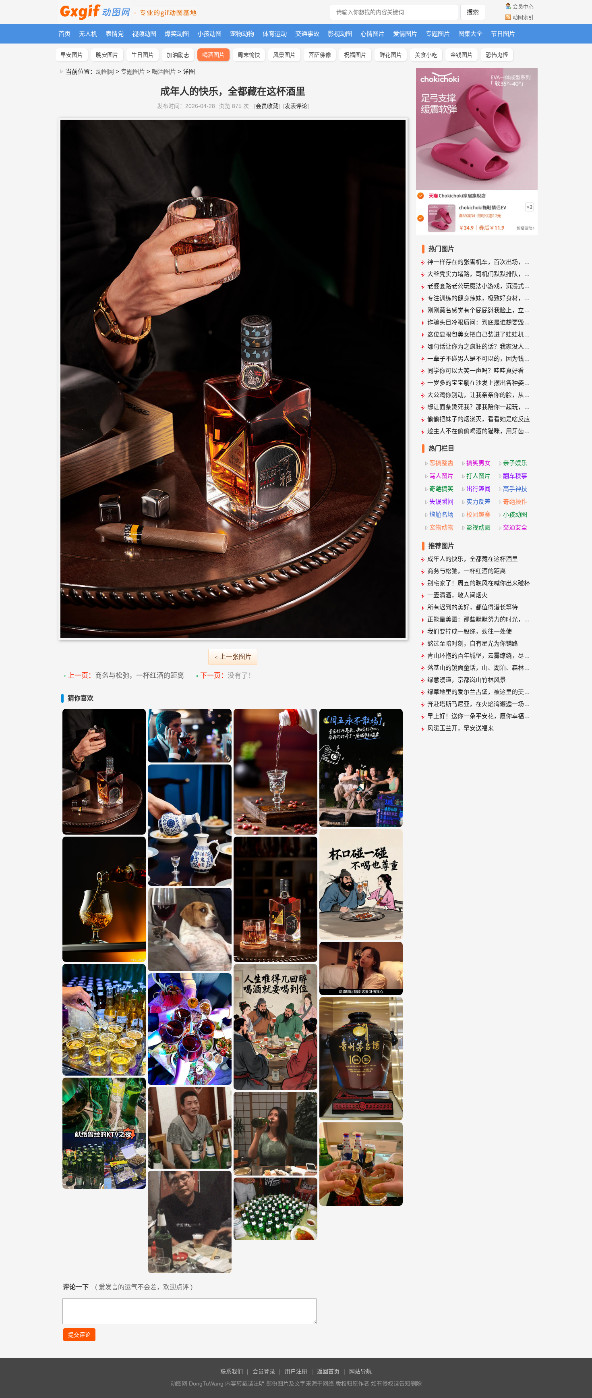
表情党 (115, 33)
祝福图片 (355, 55)
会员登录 (264, 1371)
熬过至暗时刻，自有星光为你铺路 (472, 643)
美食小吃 (426, 55)
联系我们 (231, 1371)
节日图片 (503, 33)
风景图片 (284, 55)
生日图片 (142, 55)
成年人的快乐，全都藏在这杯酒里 (472, 558)
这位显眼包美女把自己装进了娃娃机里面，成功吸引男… (479, 334)
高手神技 (515, 488)
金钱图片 (461, 55)
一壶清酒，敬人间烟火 (457, 595)
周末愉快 (249, 55)
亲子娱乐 (515, 462)
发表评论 (296, 106)
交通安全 (515, 527)
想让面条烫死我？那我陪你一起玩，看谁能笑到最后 (479, 406)
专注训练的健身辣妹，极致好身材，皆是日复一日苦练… (479, 298)
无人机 (88, 33)
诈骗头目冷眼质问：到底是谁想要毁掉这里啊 (479, 322)
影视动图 (340, 33)
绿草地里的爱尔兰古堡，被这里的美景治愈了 (479, 691)
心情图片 (372, 33)
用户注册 (296, 1371)
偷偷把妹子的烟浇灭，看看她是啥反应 (478, 418)
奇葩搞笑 (441, 488)
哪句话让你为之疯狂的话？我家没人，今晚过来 (479, 346)
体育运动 (275, 33)
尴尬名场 (441, 514)
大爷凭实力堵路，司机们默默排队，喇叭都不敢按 (479, 273)
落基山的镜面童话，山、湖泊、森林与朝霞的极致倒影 (479, 667)
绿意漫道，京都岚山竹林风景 (466, 679)
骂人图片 (441, 475)
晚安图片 (107, 55)
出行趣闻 (478, 488)
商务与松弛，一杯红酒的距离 (139, 675)
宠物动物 (242, 33)
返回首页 (328, 1371)
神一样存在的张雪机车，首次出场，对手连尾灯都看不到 (479, 261)
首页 (64, 33)
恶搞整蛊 (441, 462)
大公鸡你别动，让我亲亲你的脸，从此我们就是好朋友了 (479, 394)
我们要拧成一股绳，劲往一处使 (469, 631)
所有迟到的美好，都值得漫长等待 (472, 607)
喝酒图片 (213, 55)
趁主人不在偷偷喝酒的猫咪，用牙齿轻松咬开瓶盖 (479, 431)
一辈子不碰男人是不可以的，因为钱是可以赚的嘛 (479, 358)
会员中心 (523, 7)
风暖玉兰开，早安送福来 (460, 728)
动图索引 (523, 17)
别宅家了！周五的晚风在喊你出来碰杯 (478, 583)
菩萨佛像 (319, 55)
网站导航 (360, 1371)
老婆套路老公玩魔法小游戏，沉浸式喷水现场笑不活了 (479, 286)
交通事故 (307, 33)
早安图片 (71, 55)
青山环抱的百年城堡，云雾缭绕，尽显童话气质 (479, 655)
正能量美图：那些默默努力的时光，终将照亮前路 (479, 619)
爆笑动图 (177, 33)
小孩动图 (209, 33)
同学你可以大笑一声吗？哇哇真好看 (475, 370)
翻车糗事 (515, 475)
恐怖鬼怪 (497, 55)
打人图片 (478, 475)
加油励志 (178, 55)
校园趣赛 (478, 514)
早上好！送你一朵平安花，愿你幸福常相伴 (479, 716)
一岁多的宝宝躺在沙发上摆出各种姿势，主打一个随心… (479, 382)
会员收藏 (267, 106)
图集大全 (470, 33)
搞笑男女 (478, 462)
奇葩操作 (515, 501)
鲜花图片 (390, 55)
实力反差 (478, 501)
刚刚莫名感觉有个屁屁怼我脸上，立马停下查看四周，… (479, 310)
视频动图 (144, 33)
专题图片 (438, 33)
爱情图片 (405, 33)
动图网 (105, 71)
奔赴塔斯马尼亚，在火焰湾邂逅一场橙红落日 (479, 703)
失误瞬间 (441, 501)
